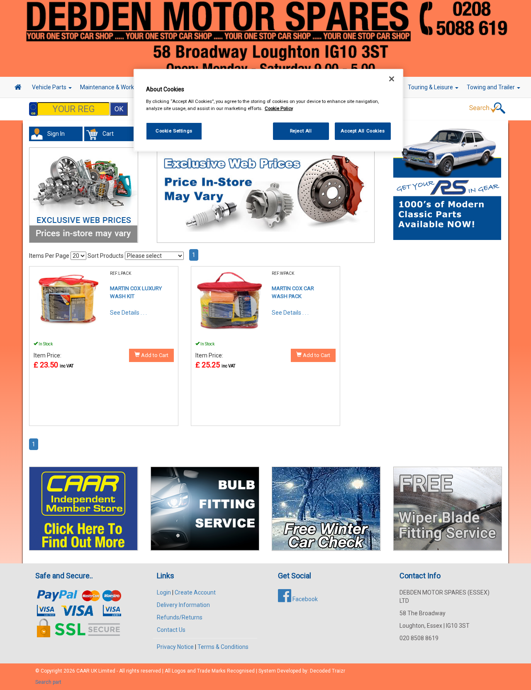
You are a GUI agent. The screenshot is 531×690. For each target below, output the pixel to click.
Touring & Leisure (431, 87)
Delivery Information (183, 605)
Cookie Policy (279, 108)
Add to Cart (154, 355)
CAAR (83, 671)
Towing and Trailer (491, 87)
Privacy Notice (175, 647)
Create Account (195, 592)
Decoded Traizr (327, 671)
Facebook (304, 599)
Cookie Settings (174, 131)
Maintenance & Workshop (114, 87)
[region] (268, 110)
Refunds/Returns (179, 617)
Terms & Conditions (222, 647)
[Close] (391, 79)
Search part (48, 682)
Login (164, 592)
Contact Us (171, 629)
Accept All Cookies (363, 131)
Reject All (301, 131)
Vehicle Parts (50, 87)
